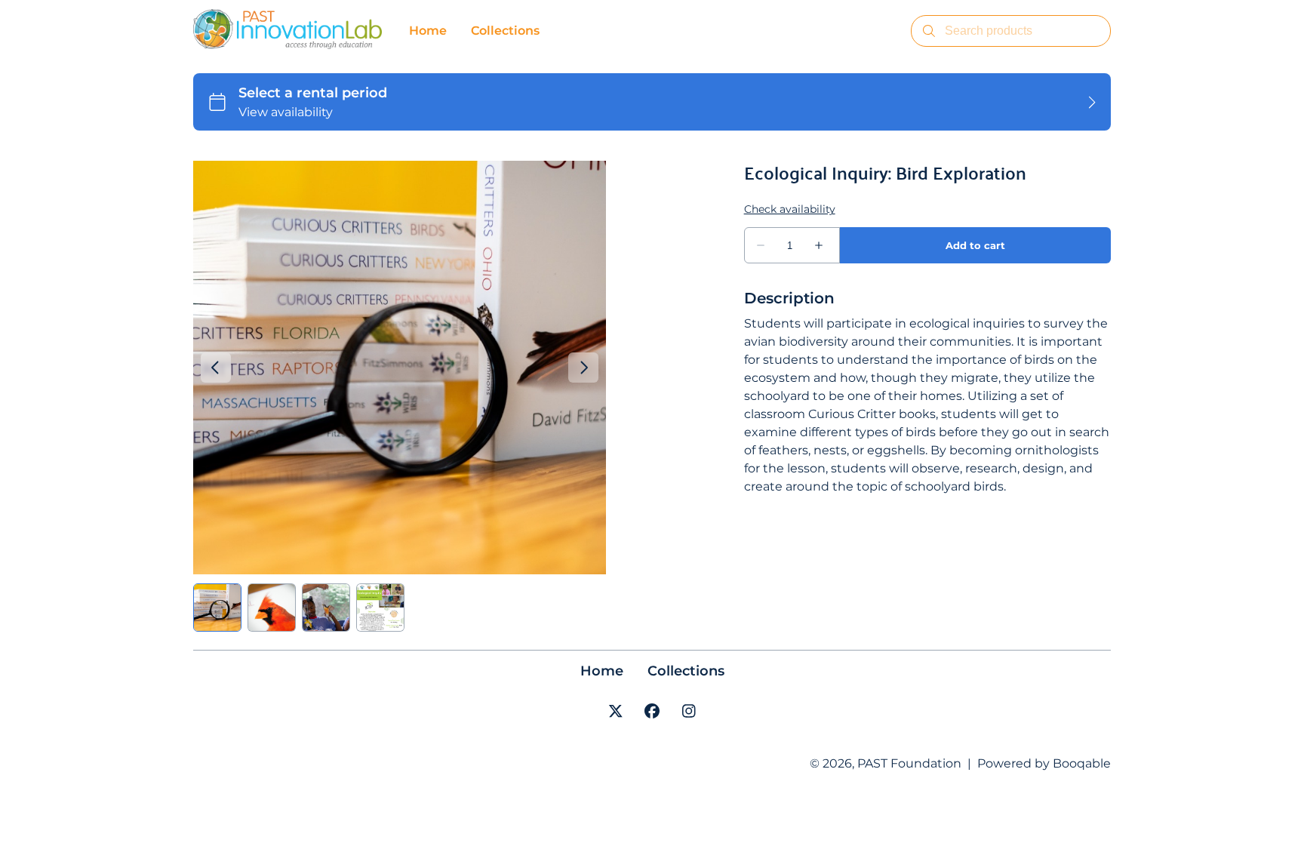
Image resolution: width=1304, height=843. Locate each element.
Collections (685, 671)
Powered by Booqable (1044, 763)
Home (601, 671)
